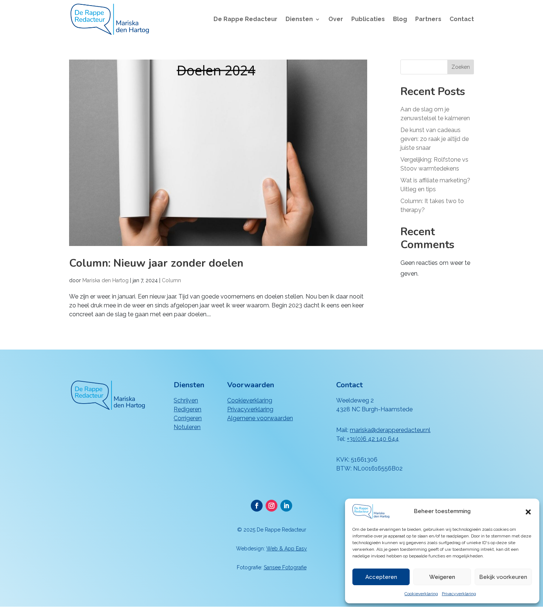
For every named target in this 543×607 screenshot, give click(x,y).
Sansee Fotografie (285, 567)
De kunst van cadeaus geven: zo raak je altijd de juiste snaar (434, 139)
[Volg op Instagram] (271, 506)
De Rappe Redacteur (245, 20)
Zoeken (460, 67)
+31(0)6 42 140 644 (373, 438)
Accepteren (381, 577)
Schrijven (186, 400)
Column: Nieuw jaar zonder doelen (156, 263)
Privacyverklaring (459, 593)
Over (335, 20)
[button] (528, 511)
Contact (462, 20)
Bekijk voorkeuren (503, 577)
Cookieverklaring (421, 593)
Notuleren (187, 427)
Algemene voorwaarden (260, 418)
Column (171, 280)
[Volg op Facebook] (257, 506)
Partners (428, 20)
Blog (400, 20)
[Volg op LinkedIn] (286, 506)
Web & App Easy (286, 549)
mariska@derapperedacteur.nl (390, 430)
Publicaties (368, 20)
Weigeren (442, 577)
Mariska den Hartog (105, 280)
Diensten (299, 20)
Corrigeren (188, 418)
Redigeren (187, 409)
